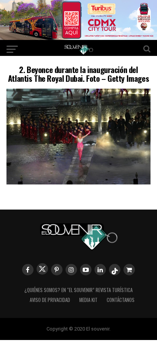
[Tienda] (129, 269)
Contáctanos (121, 300)
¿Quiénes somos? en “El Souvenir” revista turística (78, 290)
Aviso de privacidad (50, 300)
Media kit (88, 300)
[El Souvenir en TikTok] (114, 269)
